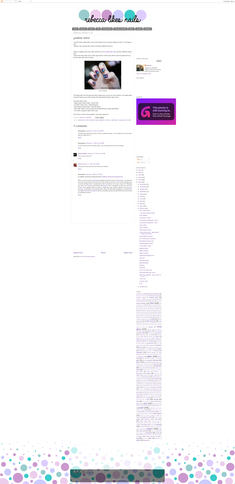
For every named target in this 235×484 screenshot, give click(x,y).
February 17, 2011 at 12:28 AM (95, 143)
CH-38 (137, 324)
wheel (144, 438)
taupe (140, 431)
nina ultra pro (146, 396)
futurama (142, 258)
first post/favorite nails (109, 52)
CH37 (137, 327)
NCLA (153, 394)
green (138, 362)
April (141, 203)
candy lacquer (145, 322)
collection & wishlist (120, 29)
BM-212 (145, 308)
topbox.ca (141, 433)
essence (159, 345)
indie (138, 369)
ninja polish (154, 396)
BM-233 (144, 310)
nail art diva (152, 390)
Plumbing (90, 185)
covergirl (150, 336)
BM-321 (141, 313)
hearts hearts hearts (145, 230)
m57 (149, 380)
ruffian (150, 413)
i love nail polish (143, 368)
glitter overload (143, 250)
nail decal (144, 392)
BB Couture (157, 301)
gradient (101, 120)
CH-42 (148, 324)
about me (83, 29)
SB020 (158, 415)
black (144, 303)
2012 (140, 179)
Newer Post (78, 253)
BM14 (150, 317)
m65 (145, 382)
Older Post (128, 253)
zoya (145, 440)
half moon (154, 362)
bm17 (160, 317)
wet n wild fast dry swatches (147, 238)
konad (148, 373)
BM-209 (155, 306)
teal (146, 431)
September (143, 191)
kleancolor (139, 373)
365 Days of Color (140, 295)
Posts (140, 159)
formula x (150, 350)
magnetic (148, 383)
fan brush (155, 347)
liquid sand (155, 377)
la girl (145, 375)
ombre (158, 397)
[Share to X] (99, 118)
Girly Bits (159, 354)
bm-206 (138, 307)
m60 (159, 380)
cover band (143, 336)
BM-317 (156, 312)
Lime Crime (145, 377)
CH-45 (153, 324)
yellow (138, 440)
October (142, 189)
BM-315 (150, 312)
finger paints (152, 349)
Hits (147, 366)
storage (142, 426)
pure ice (159, 405)
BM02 (154, 315)
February (142, 208)
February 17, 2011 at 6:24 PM (90, 164)
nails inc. (147, 394)
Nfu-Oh (158, 394)
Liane (79, 164)
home (75, 29)
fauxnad (140, 349)
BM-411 (158, 313)
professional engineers (90, 190)
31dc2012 (138, 294)
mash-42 (152, 385)
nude (148, 397)
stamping (121, 120)
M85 (139, 383)
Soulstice (150, 422)
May (141, 201)
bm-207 (144, 306)
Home (103, 253)
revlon (145, 411)
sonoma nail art (140, 423)
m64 (141, 382)
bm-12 (141, 305)
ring (139, 413)
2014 (140, 175)
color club (141, 333)
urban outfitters (148, 434)
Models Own (156, 389)
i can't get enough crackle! (147, 213)
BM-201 (147, 305)
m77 (161, 382)
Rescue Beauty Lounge (156, 410)
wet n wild (128, 120)
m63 (137, 382)
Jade (159, 369)
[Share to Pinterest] (103, 118)
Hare (150, 364)
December (143, 184)
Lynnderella (155, 378)
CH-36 (158, 322)
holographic (158, 366)
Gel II (148, 354)
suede (158, 426)
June (141, 198)
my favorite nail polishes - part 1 (148, 222)
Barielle (145, 301)
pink (145, 403)
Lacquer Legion (153, 375)
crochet (138, 338)
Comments (142, 162)
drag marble (159, 341)
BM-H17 (143, 315)
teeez (152, 431)
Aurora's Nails (82, 153)
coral (152, 334)
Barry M (151, 301)
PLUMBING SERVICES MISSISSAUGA (111, 177)
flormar (141, 350)
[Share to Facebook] (101, 118)
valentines (142, 267)
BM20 (143, 319)
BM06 (137, 317)
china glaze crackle (145, 217)
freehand (139, 352)
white (149, 438)
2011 (139, 182)
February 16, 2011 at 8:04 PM (94, 131)
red (146, 410)
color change (158, 331)
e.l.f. (159, 343)
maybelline (153, 387)
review (140, 411)
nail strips (151, 392)
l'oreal (156, 373)
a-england (149, 295)
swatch (149, 429)
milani (160, 387)
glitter (149, 356)
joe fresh (139, 371)
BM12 (146, 317)
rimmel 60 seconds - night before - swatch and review (149, 233)
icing (150, 368)
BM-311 (160, 310)
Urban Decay (139, 434)
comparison (158, 333)
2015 (140, 172)
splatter (138, 424)
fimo (146, 349)
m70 (149, 382)
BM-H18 (149, 315)
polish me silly (139, 405)
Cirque (158, 329)
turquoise (149, 433)
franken (156, 350)
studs (153, 426)
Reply (79, 137)
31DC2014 (155, 294)
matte (138, 387)
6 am (140, 283)
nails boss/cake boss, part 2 (147, 272)
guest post (147, 362)
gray (157, 360)
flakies (160, 349)
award (160, 299)
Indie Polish (145, 369)
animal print (81, 120)
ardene (149, 299)
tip (136, 433)
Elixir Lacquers (150, 345)
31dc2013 (146, 294)
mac (143, 383)
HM (151, 366)
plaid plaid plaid (143, 262)
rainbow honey (139, 410)
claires (138, 331)
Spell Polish (157, 422)
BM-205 (158, 305)
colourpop (150, 333)
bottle (153, 319)
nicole (138, 396)
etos (147, 347)
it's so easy (153, 369)
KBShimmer (156, 371)
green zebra (143, 225)
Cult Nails (145, 338)
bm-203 (152, 305)
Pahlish (147, 401)
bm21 (148, 319)
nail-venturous (139, 394)
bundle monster (94, 120)
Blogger (127, 479)
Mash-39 (140, 385)
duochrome (150, 343)
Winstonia (157, 438)
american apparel (141, 297)
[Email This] (96, 118)
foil (145, 350)
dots (151, 341)
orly (137, 401)
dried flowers (141, 343)
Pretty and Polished (150, 405)
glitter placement (146, 358)
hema (137, 366)
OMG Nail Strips (140, 399)
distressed (146, 341)
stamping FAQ (107, 29)
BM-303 (149, 310)
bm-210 (140, 308)
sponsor (139, 29)
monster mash (143, 281)
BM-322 (147, 313)
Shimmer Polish (149, 419)
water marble (142, 436)
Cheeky (150, 327)
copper (147, 334)
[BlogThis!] (98, 118)
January (142, 286)
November (143, 186)
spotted (152, 424)
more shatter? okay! (145, 246)
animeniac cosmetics (141, 299)
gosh (144, 360)
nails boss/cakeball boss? (146, 255)
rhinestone (152, 411)
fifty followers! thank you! (146, 241)
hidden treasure (144, 253)
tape (160, 429)
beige (138, 303)
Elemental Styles (140, 345)
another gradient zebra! (146, 243)
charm (143, 327)
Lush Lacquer (146, 378)
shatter (138, 419)
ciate (148, 329)
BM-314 (145, 312)
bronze (160, 319)
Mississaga (120, 180)
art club (155, 299)
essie (140, 347)
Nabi (146, 390)
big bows (142, 265)
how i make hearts (144, 210)
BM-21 (160, 306)
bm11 (142, 317)
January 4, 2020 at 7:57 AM (94, 174)
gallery (131, 29)
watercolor (152, 436)
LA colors (107, 120)
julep (148, 371)
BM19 (139, 319)
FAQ (98, 29)
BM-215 (158, 308)
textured (158, 431)
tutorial (157, 433)
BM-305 (154, 310)
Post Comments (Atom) (88, 256)
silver (160, 419)
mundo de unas (139, 390)
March (142, 206)
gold (137, 360)
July (141, 196)
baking (139, 301)
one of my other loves (145, 270)
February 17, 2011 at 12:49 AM (96, 153)
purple (140, 408)
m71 (153, 382)
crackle (156, 336)
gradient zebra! (143, 248)
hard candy (144, 364)
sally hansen (114, 120)
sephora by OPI (147, 417)
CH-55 (158, 324)
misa (140, 389)
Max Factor (145, 387)
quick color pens (156, 408)
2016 (140, 170)
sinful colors (143, 421)
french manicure (151, 352)
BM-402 (152, 313)
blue (152, 303)
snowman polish (155, 421)
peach (153, 401)
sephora (138, 417)
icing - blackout (143, 227)
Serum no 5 (157, 417)
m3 (137, 380)
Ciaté (153, 329)
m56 (145, 380)
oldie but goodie (144, 260)
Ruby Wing (144, 413)
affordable (95, 180)
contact (91, 29)
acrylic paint (157, 295)
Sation (141, 415)
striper (148, 426)
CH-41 (142, 324)
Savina (147, 415)
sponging (144, 424)
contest (141, 334)
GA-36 (143, 354)
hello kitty (156, 364)
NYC (154, 397)
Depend (153, 340)
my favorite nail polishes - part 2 (148, 220)
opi (148, 399)
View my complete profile (143, 73)
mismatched (147, 389)
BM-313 (139, 312)
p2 (142, 401)
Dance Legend (155, 338)
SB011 (152, 415)
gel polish (153, 354)
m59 (155, 380)
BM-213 (151, 308)
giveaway (140, 356)
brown (140, 321)
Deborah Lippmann (142, 340)
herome (142, 365)
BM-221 (138, 310)
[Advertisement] (103, 237)
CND (143, 331)
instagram (148, 29)
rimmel (160, 411)
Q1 (150, 408)
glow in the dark (156, 358)
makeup (155, 383)
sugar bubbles (140, 429)
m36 (141, 380)
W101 (160, 434)
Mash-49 (158, 385)
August (142, 194)
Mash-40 (146, 385)
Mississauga (104, 185)
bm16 (87, 120)
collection (149, 331)
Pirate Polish (156, 404)
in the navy (142, 278)
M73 (157, 382)
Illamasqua (157, 367)
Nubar (143, 397)
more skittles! (143, 215)
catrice (152, 323)
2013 (140, 177)
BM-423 (138, 315)
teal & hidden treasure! (146, 236)
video (155, 434)
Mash (160, 383)
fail (150, 347)
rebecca (148, 65)
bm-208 (149, 306)
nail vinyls (158, 392)
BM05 (158, 315)
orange (156, 399)
